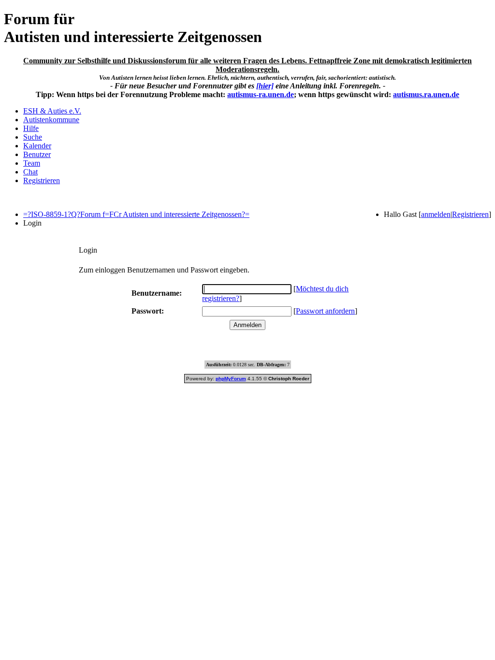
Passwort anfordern (325, 311)
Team (31, 163)
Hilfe (31, 128)
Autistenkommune (51, 119)
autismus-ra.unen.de (260, 94)
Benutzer (37, 154)
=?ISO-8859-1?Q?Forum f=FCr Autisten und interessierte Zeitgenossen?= (136, 214)
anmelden (436, 214)
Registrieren (41, 180)
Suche (32, 137)
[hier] (265, 86)
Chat (30, 172)
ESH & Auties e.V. (52, 111)
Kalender (37, 146)
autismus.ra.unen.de (426, 94)
